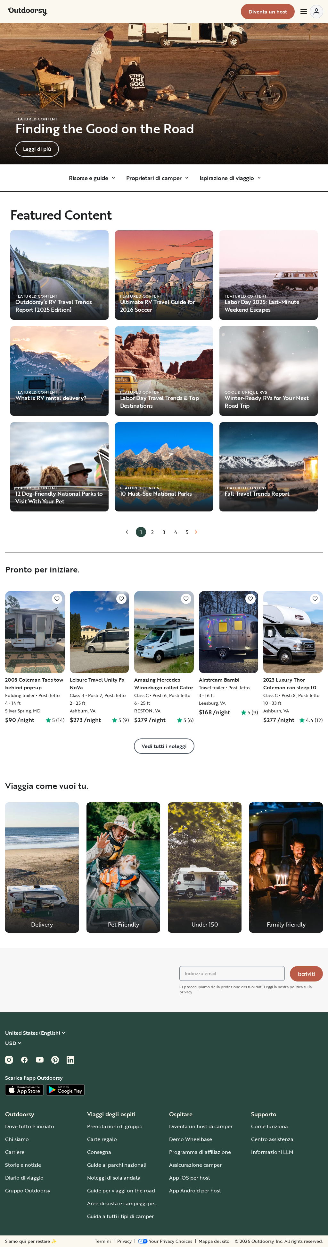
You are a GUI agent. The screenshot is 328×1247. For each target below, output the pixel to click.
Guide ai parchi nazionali (116, 1165)
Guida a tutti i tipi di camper (120, 1216)
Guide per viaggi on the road (121, 1190)
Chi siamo (17, 1139)
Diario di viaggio (24, 1178)
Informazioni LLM (272, 1152)
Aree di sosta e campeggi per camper (131, 1203)
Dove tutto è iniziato (29, 1126)
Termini (103, 1241)
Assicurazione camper (195, 1165)
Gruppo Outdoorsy (27, 1190)
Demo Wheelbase (190, 1139)
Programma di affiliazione (200, 1152)
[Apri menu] (311, 11)
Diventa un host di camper (201, 1126)
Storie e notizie (23, 1165)
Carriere (14, 1152)
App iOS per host (189, 1178)
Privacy (124, 1241)
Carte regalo (102, 1139)
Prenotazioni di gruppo (115, 1126)
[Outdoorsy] (27, 11)
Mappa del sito (214, 1241)
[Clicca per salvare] (57, 599)
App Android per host (195, 1190)
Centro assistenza (272, 1139)
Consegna (99, 1152)
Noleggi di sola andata (114, 1178)
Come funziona (269, 1126)
